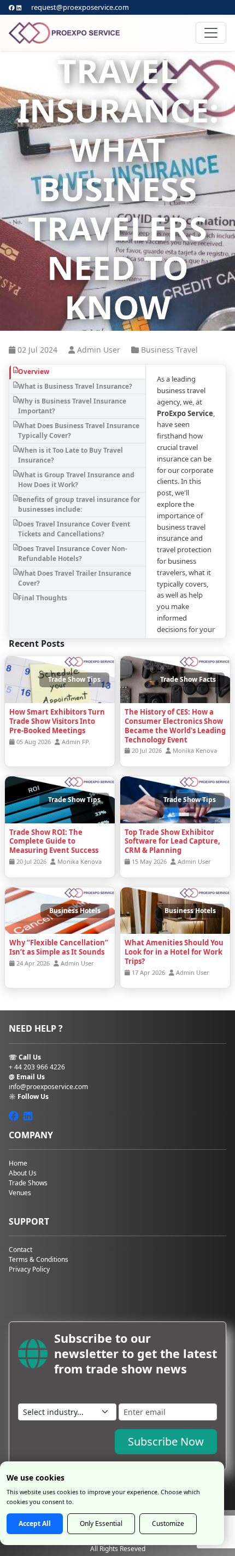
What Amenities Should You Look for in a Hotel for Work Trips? (174, 952)
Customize (168, 1523)
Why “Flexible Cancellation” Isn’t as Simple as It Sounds (58, 947)
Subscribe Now (166, 1441)
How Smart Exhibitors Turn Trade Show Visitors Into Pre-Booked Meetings (57, 721)
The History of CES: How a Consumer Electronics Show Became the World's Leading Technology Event (175, 726)
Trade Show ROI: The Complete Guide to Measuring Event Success (53, 841)
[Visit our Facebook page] (12, 7)
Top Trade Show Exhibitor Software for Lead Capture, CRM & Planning (172, 841)
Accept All (35, 1523)
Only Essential (101, 1523)
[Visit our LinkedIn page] (18, 7)
